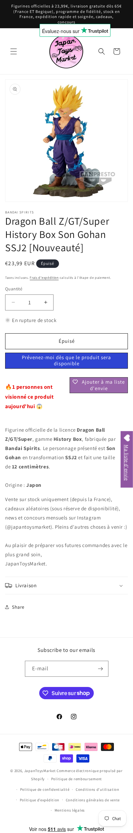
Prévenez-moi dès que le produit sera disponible (66, 360)
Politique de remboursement (76, 778)
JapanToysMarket (40, 770)
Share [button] (18, 607)
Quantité (13, 289)
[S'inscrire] (100, 669)
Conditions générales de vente (93, 800)
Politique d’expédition (39, 800)
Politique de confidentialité (45, 789)
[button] (13, 51)
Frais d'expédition (44, 277)
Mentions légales (70, 810)
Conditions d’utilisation (97, 789)
